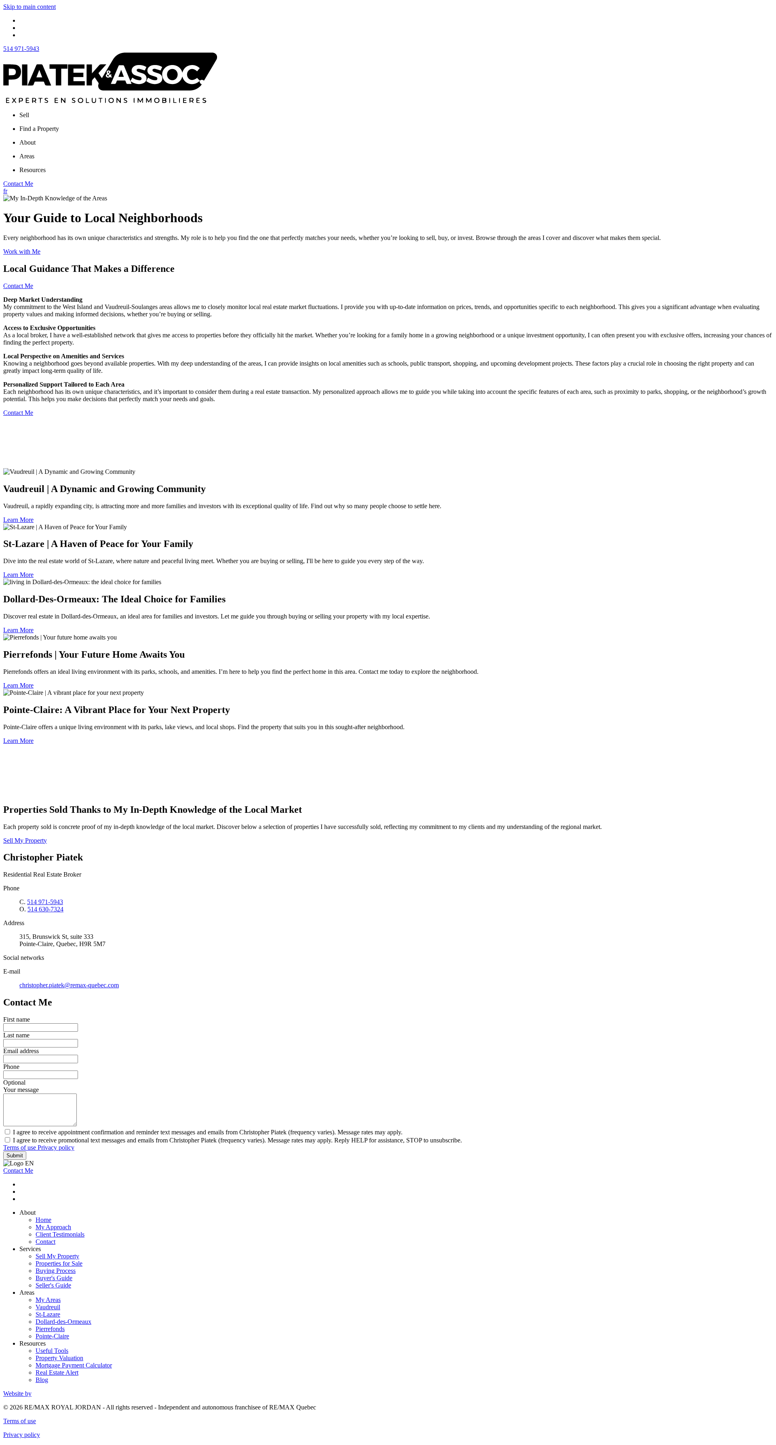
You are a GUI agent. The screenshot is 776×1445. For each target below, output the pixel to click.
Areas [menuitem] (26, 156)
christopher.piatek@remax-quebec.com (69, 985)
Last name (16, 1035)
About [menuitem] (27, 142)
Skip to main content (29, 6)
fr (5, 190)
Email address (21, 1050)
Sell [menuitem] (24, 114)
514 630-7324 (45, 909)
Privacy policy (56, 1147)
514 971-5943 (21, 48)
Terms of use (20, 1147)
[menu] (396, 115)
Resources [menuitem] (32, 169)
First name (16, 1019)
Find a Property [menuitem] (39, 128)
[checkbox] (388, 1132)
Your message (21, 1089)
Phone (11, 1066)
